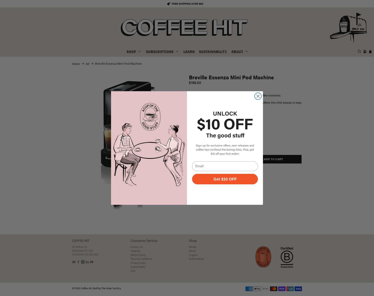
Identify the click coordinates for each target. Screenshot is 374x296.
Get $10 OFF (225, 179)
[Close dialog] (258, 96)
